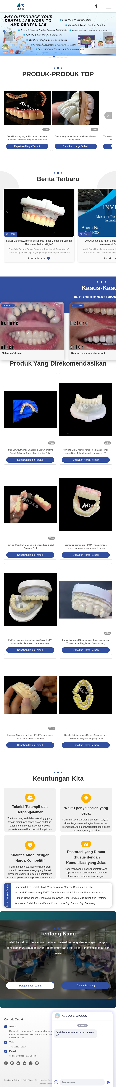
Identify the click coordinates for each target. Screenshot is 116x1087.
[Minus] (108, 1016)
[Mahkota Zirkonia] (32, 349)
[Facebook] (6, 1064)
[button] (50, 56)
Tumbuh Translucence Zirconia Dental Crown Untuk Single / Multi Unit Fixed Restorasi (60, 891)
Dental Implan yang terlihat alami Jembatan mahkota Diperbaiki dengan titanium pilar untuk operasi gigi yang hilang (27, 138)
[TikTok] (31, 1064)
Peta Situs (27, 1080)
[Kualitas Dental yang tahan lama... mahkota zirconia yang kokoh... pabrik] (75, 108)
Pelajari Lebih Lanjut (30, 985)
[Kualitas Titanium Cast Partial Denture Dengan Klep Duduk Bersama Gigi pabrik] (30, 504)
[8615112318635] (37, 1064)
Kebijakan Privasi (12, 1080)
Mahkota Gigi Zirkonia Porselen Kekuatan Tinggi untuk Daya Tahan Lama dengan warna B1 (86, 451)
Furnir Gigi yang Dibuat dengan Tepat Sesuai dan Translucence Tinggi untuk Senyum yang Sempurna (86, 642)
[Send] (108, 1082)
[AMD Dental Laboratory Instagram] (12, 1064)
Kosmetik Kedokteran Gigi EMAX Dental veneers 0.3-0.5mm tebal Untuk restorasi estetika (61, 886)
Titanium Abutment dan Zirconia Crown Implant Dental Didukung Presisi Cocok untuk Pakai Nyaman (30, 452)
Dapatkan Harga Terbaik (27, 146)
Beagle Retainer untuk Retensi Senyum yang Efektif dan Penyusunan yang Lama (85, 737)
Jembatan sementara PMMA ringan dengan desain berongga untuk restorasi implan (86, 546)
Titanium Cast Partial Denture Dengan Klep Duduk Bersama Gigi (30, 546)
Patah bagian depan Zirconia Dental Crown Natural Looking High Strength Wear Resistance (61, 902)
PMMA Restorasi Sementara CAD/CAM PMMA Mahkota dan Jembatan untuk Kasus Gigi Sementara (30, 642)
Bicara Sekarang (86, 985)
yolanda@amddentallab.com (23, 1056)
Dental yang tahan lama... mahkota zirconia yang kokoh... (76, 138)
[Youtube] (18, 1064)
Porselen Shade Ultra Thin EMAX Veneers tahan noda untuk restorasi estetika (30, 737)
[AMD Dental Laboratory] (20, 6)
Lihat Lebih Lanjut (37, 258)
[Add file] (56, 1082)
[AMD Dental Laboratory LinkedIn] (24, 1064)
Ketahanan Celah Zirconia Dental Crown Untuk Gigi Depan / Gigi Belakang (54, 897)
